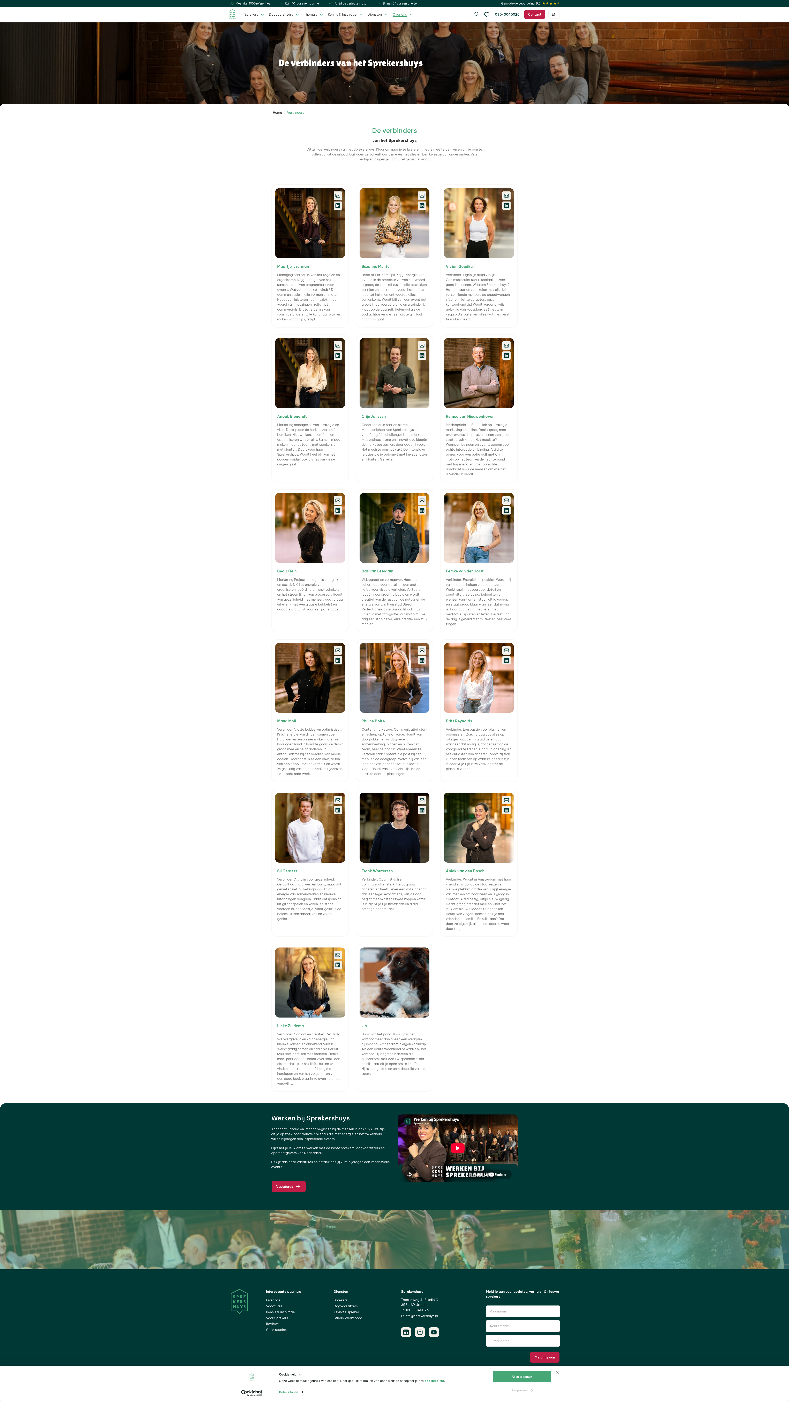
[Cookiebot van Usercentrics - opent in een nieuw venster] (252, 1393)
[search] (477, 14)
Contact (534, 14)
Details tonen (288, 1392)
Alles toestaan (522, 1376)
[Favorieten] (486, 14)
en (554, 14)
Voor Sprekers (277, 1318)
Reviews (272, 1324)
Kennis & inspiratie (280, 1312)
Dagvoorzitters (346, 1306)
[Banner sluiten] (557, 1372)
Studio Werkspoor (348, 1318)
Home (277, 113)
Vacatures (274, 1306)
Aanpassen (519, 1390)
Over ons (273, 1300)
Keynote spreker (346, 1312)
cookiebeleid (434, 1381)
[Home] (232, 14)
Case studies (276, 1330)
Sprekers (340, 1300)
